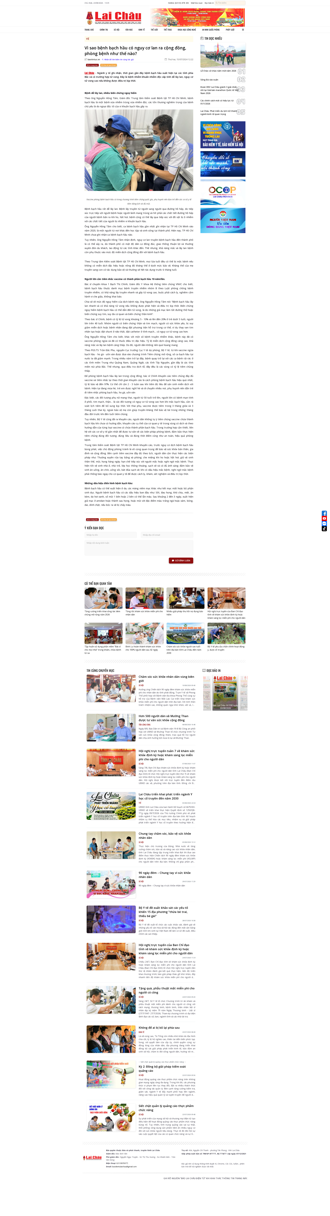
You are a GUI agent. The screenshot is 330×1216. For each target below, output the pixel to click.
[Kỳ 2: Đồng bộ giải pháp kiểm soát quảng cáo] (111, 1074)
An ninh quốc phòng (211, 29)
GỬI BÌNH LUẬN (182, 560)
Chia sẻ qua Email (109, 65)
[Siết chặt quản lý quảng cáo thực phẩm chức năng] (111, 1117)
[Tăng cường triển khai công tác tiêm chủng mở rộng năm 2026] (103, 598)
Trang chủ (89, 29)
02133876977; (122, 1163)
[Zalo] (324, 523)
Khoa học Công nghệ (187, 29)
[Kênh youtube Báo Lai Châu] (324, 518)
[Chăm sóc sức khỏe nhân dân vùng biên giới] (111, 688)
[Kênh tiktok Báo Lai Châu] (324, 528)
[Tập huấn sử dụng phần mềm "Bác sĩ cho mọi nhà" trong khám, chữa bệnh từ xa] (103, 633)
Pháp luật (230, 29)
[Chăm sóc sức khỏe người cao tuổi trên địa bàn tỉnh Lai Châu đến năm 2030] (185, 633)
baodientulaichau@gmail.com (124, 1166)
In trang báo (93, 65)
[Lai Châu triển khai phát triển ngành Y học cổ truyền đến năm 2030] (111, 806)
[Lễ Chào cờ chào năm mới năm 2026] (222, 55)
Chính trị (104, 29)
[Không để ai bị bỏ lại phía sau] (111, 1039)
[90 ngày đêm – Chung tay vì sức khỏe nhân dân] (111, 884)
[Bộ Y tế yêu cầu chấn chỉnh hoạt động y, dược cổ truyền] (226, 633)
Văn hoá (129, 29)
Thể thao (168, 29)
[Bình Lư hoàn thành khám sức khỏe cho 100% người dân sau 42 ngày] (144, 633)
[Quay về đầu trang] (324, 1209)
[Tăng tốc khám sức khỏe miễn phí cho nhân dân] (144, 598)
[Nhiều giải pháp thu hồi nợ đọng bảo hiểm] (185, 598)
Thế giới (154, 29)
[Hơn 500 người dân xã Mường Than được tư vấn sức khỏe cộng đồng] (111, 727)
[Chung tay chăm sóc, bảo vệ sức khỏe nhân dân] (111, 845)
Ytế (87, 38)
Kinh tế (142, 29)
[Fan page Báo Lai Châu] (324, 513)
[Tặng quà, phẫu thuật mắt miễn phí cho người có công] (111, 1000)
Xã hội (116, 29)
